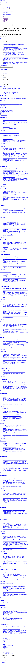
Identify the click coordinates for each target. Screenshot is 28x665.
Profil (4, 644)
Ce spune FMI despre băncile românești (11, 458)
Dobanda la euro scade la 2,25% (9, 381)
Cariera (4, 646)
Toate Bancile (3, 113)
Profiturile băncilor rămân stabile (10, 50)
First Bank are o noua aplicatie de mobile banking (13, 451)
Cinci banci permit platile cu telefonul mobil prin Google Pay (15, 529)
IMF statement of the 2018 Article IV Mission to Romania (14, 470)
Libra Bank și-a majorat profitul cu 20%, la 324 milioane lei (15, 248)
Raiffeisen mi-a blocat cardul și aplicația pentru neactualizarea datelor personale (13, 53)
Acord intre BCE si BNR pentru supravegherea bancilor (14, 382)
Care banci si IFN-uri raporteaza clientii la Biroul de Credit (15, 293)
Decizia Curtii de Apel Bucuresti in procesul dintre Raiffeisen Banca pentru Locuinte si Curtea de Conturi (15, 313)
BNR (4, 72)
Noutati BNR (5, 647)
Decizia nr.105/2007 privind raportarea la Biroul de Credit (14, 214)
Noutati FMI (3, 456)
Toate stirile (2, 130)
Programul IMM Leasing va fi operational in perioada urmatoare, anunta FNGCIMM (14, 363)
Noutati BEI (3, 507)
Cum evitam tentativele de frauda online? (11, 611)
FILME (2, 600)
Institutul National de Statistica (8, 569)
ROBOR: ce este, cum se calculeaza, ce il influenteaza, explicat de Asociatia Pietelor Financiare (14, 149)
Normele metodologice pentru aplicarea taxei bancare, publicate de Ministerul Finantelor (14, 169)
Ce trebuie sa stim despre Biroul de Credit (11, 294)
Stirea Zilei (5, 638)
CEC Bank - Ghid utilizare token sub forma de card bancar (15, 527)
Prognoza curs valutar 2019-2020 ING (10, 92)
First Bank (3, 441)
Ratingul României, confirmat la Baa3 (10, 331)
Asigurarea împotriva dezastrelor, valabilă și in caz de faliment (15, 590)
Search (4, 21)
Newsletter (5, 22)
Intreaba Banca (6, 8)
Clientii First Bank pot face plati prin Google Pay (13, 448)
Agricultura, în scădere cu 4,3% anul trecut (11, 574)
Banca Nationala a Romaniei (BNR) (10, 9)
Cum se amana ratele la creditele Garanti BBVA (12, 633)
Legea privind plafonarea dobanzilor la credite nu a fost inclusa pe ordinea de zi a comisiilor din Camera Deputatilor (15, 232)
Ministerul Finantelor (5, 272)
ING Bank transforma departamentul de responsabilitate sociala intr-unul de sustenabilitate (14, 619)
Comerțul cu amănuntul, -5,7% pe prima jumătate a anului (14, 341)
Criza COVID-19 (4, 624)
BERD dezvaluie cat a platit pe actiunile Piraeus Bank (14, 482)
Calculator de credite (5, 368)
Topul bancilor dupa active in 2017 (10, 128)
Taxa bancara (3, 166)
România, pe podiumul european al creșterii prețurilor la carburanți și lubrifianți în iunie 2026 (14, 346)
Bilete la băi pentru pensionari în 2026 (10, 279)
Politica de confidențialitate (8, 653)
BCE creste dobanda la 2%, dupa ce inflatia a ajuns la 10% (15, 386)
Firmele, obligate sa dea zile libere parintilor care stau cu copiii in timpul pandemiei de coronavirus (14, 631)
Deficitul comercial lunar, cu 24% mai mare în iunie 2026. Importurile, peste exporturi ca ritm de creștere (14, 257)
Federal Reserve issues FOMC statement (11, 502)
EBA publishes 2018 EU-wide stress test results (12, 403)
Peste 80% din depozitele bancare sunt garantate (12, 417)
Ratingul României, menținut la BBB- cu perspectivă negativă (15, 332)
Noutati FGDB (4, 409)
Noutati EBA (3, 393)
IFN (3, 13)
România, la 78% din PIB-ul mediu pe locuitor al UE (13, 579)
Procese (2, 301)
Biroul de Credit (4, 286)
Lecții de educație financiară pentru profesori (12, 136)
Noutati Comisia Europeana (7, 533)
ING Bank (3, 607)
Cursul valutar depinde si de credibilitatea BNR (12, 91)
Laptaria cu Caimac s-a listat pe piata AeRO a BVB (13, 557)
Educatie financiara (6, 639)
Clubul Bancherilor (6, 14)
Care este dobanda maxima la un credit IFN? (12, 222)
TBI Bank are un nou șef (9, 60)
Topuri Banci (3, 117)
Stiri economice (4, 322)
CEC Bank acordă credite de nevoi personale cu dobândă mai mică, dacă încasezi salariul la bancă (15, 63)
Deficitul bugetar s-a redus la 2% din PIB (11, 276)
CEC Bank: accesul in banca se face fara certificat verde (14, 632)
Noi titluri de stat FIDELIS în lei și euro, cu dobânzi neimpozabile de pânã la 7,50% (13, 327)
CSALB (2, 423)
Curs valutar (3, 69)
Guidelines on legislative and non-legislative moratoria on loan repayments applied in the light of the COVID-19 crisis (15, 399)
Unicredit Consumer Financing (6, 111)
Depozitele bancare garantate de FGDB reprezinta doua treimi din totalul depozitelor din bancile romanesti (15, 415)
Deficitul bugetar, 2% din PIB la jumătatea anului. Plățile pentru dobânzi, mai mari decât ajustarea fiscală (14, 267)
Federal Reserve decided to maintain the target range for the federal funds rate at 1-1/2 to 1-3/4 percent (15, 499)
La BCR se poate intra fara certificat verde (11, 629)
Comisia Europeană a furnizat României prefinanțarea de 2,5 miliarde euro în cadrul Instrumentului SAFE (15, 49)
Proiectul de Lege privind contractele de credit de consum (14, 213)
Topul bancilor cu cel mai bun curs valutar (11, 89)
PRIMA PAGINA (6, 7)
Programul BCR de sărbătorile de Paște (11, 249)
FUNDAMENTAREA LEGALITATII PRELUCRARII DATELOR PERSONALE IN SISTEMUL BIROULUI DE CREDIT (15, 290)
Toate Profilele (3, 105)
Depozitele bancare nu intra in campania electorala (13, 418)
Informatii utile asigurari (6, 583)
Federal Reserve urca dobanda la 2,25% (11, 496)
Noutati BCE (3, 379)
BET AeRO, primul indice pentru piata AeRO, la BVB (14, 556)
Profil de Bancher (4, 96)
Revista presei (5, 648)
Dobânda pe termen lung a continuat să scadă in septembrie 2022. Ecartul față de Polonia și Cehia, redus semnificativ (15, 388)
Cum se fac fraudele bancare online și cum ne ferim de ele (14, 429)
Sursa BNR (2, 86)
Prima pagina (2, 38)
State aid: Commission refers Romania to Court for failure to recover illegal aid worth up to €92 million (15, 541)
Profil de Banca (4, 107)
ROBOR (2, 146)
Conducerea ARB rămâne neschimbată (11, 135)
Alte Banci (5, 73)
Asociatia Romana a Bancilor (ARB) (9, 133)
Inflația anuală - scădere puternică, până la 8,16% (13, 339)
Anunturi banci (4, 240)
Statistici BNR (3, 188)
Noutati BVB (3, 554)
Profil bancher (5, 18)
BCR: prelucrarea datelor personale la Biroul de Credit (14, 292)
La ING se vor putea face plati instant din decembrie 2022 (14, 610)
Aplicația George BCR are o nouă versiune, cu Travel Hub (15, 242)
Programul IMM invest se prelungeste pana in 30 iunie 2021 (15, 357)
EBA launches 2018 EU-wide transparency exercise (13, 404)
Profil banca (5, 19)
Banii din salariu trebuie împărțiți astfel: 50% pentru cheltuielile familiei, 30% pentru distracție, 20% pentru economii (14, 427)
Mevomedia (2, 662)
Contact (5, 65)
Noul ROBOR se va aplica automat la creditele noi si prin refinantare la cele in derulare (14, 172)
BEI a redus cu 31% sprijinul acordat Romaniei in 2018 (14, 510)
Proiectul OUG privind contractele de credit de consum (14, 212)
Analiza (4, 641)
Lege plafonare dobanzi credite (8, 219)
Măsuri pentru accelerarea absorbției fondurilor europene (14, 278)
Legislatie (2, 205)
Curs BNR (5, 20)
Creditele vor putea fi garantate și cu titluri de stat (14, 57)
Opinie (4, 642)
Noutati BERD (4, 475)
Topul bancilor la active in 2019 (9, 124)
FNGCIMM (3, 351)
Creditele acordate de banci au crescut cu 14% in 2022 (14, 141)
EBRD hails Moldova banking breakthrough (12, 486)
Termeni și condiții (6, 652)
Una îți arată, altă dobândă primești (11, 47)
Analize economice (5, 254)
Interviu (4, 640)
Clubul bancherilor (6, 16)
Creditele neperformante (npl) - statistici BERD (12, 477)
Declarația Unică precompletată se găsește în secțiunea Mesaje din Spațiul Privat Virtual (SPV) (14, 281)
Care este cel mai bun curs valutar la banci (11, 88)
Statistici (2, 337)
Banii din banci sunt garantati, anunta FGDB (12, 411)
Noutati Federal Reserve (6, 491)
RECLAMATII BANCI (8, 11)
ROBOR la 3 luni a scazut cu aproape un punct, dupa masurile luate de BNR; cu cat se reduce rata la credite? (14, 371)
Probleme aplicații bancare (8, 645)
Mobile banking (4, 519)
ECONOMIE (5, 12)
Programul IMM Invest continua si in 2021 (11, 354)
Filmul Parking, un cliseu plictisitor (10, 602)
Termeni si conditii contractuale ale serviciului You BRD (14, 524)
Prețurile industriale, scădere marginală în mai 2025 (13, 577)
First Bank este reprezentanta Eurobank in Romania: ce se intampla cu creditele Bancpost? (14, 446)
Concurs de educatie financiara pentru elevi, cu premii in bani (15, 140)
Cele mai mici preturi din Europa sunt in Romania (13, 539)
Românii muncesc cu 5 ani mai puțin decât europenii (13, 344)
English (1, 65)
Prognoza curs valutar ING (8, 93)
